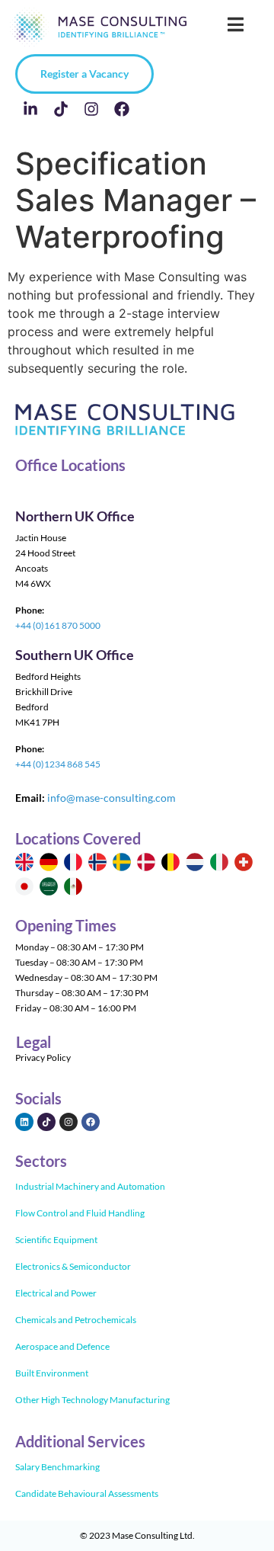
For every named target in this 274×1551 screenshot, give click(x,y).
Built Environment (51, 1373)
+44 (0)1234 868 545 (57, 764)
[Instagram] (91, 109)
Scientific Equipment (56, 1239)
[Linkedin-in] (30, 109)
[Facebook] (122, 109)
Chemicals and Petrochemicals (75, 1319)
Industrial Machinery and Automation (90, 1186)
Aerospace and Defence (62, 1346)
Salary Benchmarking (57, 1466)
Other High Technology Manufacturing (92, 1399)
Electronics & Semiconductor (73, 1266)
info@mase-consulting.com (111, 797)
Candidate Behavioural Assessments (86, 1493)
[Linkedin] (24, 1122)
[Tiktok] (61, 109)
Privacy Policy (43, 1057)
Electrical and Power (56, 1293)
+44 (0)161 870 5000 (57, 625)
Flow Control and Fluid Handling (80, 1213)
